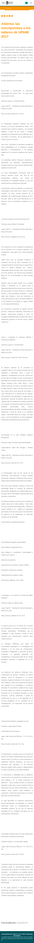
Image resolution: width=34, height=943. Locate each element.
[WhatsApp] (9, 16)
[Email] (7, 16)
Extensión (8, 8)
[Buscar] (26, 3)
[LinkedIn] (12, 16)
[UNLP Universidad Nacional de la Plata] (7, 3)
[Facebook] (2, 16)
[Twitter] (4, 16)
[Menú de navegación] (31, 3)
